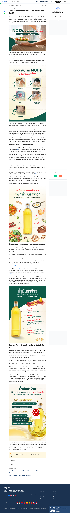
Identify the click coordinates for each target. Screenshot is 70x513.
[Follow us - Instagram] (11, 495)
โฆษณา (54, 496)
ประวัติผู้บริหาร (55, 493)
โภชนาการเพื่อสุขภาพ (11, 5)
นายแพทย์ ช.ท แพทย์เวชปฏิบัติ (57, 12)
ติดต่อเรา (54, 498)
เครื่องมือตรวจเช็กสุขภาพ (34, 494)
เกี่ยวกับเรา (55, 491)
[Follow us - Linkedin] (13, 495)
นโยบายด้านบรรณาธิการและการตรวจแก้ (46, 495)
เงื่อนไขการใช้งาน (42, 491)
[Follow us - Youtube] (15, 495)
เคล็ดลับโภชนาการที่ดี (18, 5)
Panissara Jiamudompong (56, 16)
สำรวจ (32, 489)
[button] (12, 8)
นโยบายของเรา (58, 511)
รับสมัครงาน (55, 495)
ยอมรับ (53, 511)
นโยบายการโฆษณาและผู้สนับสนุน (45, 496)
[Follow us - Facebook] (9, 495)
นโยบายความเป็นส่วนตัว (43, 493)
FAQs (41, 498)
